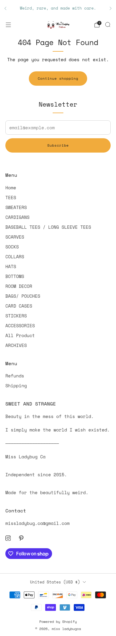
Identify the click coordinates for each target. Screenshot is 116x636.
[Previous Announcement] (5, 8)
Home (10, 187)
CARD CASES (18, 305)
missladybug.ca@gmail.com (37, 523)
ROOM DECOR (18, 286)
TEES (10, 197)
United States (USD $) (55, 582)
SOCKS (12, 246)
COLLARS (14, 256)
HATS (10, 266)
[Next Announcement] (110, 8)
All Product (20, 335)
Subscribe (58, 145)
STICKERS (16, 315)
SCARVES (14, 236)
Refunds (14, 375)
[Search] (108, 24)
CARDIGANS (17, 217)
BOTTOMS (14, 276)
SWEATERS (16, 207)
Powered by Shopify (58, 621)
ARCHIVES (16, 345)
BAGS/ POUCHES (22, 296)
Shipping (16, 385)
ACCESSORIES (20, 325)
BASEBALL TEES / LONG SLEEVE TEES (48, 227)
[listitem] (58, 8)
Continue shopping (58, 78)
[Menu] (8, 25)
